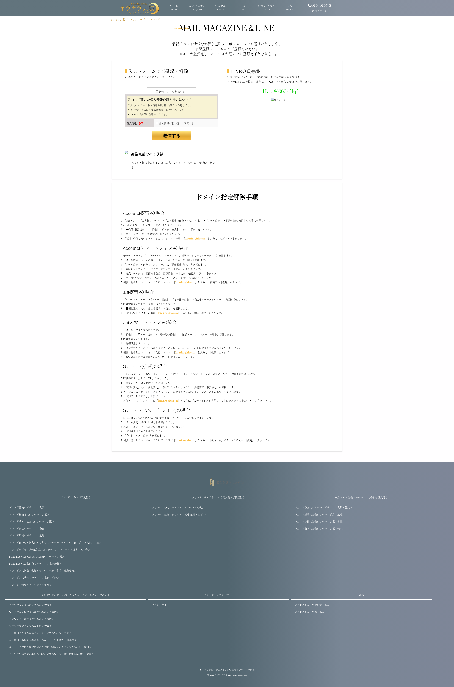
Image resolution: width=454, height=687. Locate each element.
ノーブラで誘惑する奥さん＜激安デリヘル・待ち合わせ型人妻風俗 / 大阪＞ (51, 654)
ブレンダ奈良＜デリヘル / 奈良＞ (28, 528)
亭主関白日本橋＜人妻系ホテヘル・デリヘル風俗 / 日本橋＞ (43, 640)
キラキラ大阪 (221, 674)
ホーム (135, 8)
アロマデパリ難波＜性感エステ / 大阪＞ (31, 618)
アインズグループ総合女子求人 (312, 604)
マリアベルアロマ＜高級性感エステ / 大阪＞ (34, 612)
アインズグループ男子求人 (309, 612)
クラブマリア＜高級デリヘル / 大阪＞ (30, 604)
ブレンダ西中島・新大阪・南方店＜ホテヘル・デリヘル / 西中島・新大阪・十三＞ (55, 542)
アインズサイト (160, 604)
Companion (197, 7)
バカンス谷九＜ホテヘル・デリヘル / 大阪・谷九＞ (323, 507)
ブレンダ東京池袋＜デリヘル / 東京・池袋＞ (34, 577)
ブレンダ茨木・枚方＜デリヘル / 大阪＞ (31, 521)
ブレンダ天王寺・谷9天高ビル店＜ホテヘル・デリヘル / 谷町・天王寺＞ (49, 549)
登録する (163, 91)
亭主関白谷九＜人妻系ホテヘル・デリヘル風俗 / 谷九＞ (40, 632)
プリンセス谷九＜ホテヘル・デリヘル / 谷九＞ (178, 507)
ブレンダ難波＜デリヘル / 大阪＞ (28, 507)
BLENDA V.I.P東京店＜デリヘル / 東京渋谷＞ (35, 563)
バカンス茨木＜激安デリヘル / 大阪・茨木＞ (320, 528)
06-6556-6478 (321, 5)
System (220, 7)
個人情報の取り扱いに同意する (176, 123)
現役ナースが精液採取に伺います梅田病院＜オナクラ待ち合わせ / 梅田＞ (50, 647)
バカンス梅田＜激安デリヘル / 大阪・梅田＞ (320, 521)
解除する (180, 91)
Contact (266, 7)
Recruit (289, 7)
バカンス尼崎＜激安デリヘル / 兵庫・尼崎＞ (320, 514)
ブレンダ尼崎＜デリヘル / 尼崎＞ (28, 535)
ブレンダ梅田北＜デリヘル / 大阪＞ (29, 514)
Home (174, 7)
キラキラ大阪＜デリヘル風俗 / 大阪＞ (30, 626)
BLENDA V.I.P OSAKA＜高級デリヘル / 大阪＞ (36, 556)
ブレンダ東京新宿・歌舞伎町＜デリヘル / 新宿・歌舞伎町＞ (43, 570)
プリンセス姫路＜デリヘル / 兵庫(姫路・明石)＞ (179, 514)
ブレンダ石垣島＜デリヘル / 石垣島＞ (30, 584)
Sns (243, 7)
